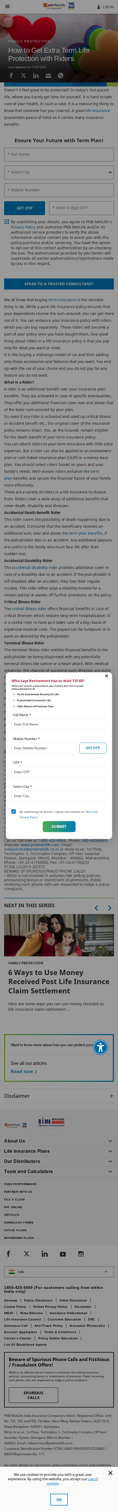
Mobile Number (26, 738)
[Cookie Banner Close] (110, 1473)
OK (59, 1499)
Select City (22, 786)
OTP (17, 762)
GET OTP (93, 747)
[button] (106, 675)
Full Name (22, 714)
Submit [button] (59, 826)
